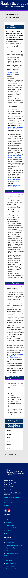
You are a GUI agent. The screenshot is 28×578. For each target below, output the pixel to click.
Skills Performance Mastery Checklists (12, 72)
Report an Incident (11, 569)
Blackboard (9, 522)
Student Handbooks (11, 528)
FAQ (7, 533)
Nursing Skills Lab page (14, 179)
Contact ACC (9, 539)
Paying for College (10, 548)
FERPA (7, 550)
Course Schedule (10, 566)
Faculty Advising (8, 503)
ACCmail (8, 519)
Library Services (10, 542)
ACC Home (8, 517)
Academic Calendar (11, 563)
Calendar (8, 530)
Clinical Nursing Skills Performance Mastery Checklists (15, 127)
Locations (6, 505)
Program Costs (10, 525)
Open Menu (2, 2)
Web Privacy (9, 560)
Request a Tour (8, 500)
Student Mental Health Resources (15, 558)
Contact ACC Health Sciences (11, 497)
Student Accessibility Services (14, 545)
